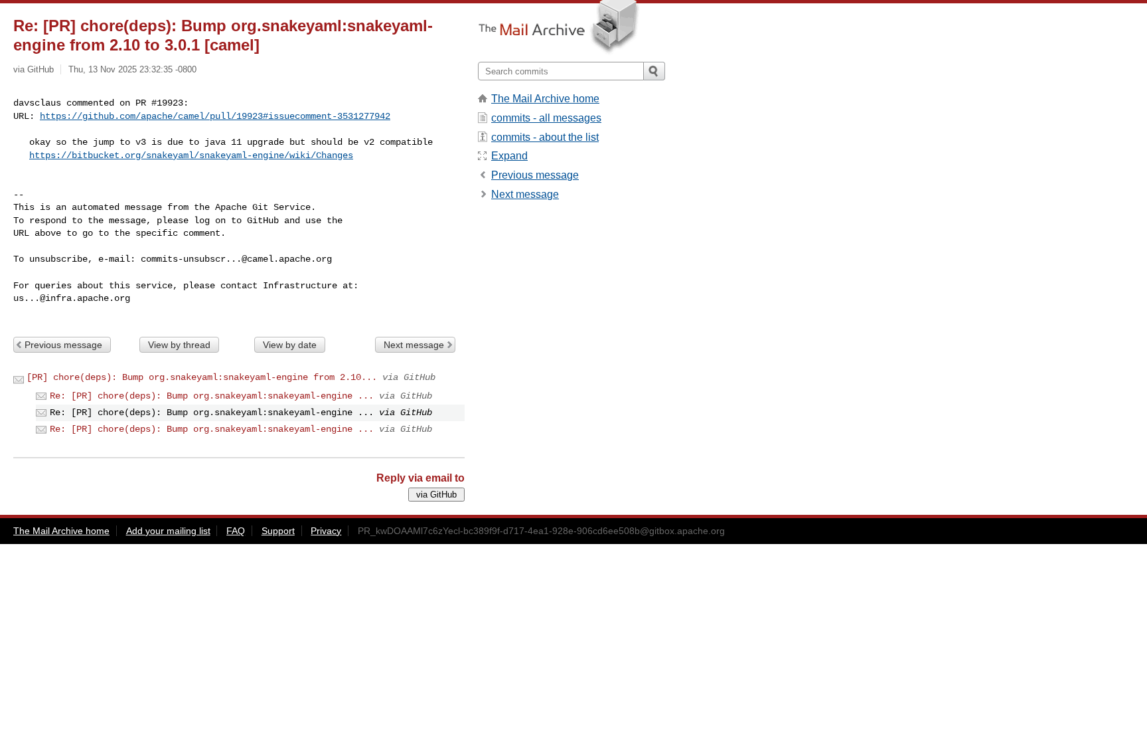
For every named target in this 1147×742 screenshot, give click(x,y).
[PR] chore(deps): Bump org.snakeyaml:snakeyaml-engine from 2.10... (202, 377)
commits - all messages (546, 118)
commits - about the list (545, 137)
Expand (509, 155)
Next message (414, 344)
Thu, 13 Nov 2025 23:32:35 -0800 (132, 69)
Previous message (63, 344)
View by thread (179, 344)
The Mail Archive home (545, 98)
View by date (290, 344)
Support (278, 530)
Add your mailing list (168, 530)
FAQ (235, 530)
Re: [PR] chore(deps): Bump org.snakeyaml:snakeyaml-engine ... (212, 396)
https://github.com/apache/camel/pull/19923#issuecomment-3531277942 (215, 116)
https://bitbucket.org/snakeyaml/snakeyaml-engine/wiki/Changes (191, 155)
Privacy (326, 530)
